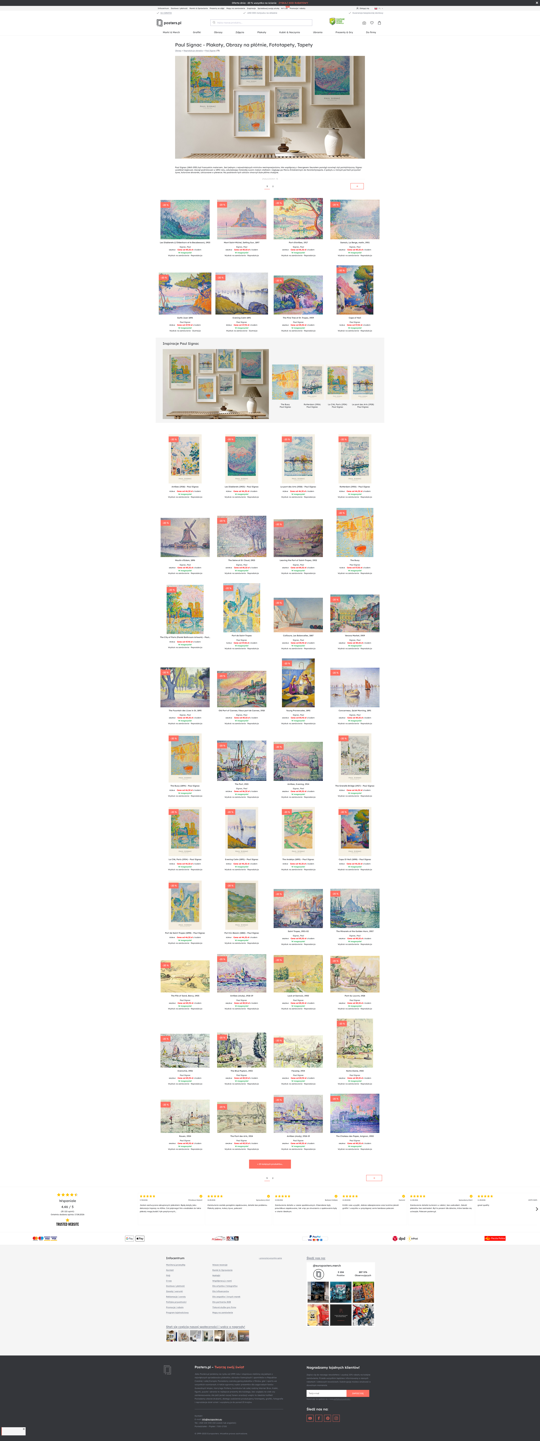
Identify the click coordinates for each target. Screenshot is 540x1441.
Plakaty (261, 32)
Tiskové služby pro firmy (224, 1307)
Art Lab (285, 7)
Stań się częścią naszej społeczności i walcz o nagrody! (205, 1327)
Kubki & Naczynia (289, 32)
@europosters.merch (327, 1265)
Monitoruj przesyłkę (175, 1265)
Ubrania (317, 32)
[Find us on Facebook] (318, 1418)
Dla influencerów (220, 1291)
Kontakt (170, 1270)
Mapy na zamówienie (235, 8)
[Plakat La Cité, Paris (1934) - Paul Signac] (337, 382)
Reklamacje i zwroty (176, 1296)
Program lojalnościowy (177, 1312)
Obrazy (218, 32)
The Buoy (285, 404)
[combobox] (261, 22)
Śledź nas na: (316, 1258)
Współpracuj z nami (222, 1281)
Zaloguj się (364, 8)
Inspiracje (251, 8)
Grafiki (197, 32)
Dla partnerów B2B (221, 1302)
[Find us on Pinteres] (327, 1418)
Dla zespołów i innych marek (226, 1296)
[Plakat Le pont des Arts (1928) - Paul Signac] (363, 382)
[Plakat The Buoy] (285, 382)
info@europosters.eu (212, 1419)
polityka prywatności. (342, 1399)
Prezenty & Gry (344, 32)
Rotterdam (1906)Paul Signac (312, 405)
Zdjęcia (240, 32)
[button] (24, 1429)
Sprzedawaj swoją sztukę (268, 8)
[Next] (537, 1209)
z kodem (185, 250)
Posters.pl (176, 22)
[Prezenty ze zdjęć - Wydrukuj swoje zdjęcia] (364, 22)
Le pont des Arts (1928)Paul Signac (363, 405)
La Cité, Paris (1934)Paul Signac (337, 405)
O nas (169, 1281)
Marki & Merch (171, 32)
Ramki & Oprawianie (199, 8)
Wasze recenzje (219, 1265)
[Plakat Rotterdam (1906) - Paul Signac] (312, 382)
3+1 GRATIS (166, 13)
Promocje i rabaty (297, 8)
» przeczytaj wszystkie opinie (270, 1258)
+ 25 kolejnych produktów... (270, 1164)
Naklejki (216, 1275)
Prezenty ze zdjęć (217, 8)
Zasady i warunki (174, 1291)
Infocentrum (163, 8)
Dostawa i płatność (179, 8)
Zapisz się (358, 1393)
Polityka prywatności (176, 1302)
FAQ (168, 1275)
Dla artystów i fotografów (225, 1286)
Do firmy (371, 32)
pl (380, 8)
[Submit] (214, 22)
